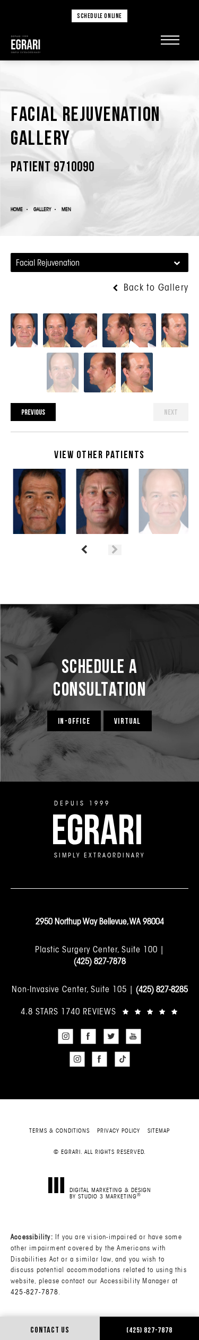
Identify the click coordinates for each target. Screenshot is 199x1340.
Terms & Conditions (59, 1130)
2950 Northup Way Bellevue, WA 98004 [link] (100, 921)
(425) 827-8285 (162, 989)
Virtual (127, 721)
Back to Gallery (154, 287)
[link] (99, 1011)
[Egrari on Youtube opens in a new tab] (133, 1036)
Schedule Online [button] (99, 15)
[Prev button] (84, 550)
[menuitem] (65, 1036)
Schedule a (99, 677)
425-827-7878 (34, 1292)
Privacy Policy (118, 1130)
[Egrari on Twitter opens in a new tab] (110, 1036)
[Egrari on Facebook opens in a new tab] (88, 1036)
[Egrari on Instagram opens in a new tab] (65, 1036)
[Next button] (115, 550)
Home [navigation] (17, 209)
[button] (169, 39)
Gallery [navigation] (42, 209)
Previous (33, 412)
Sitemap (159, 1130)
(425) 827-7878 (100, 961)
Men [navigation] (66, 209)
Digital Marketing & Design (110, 1192)
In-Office (74, 721)
